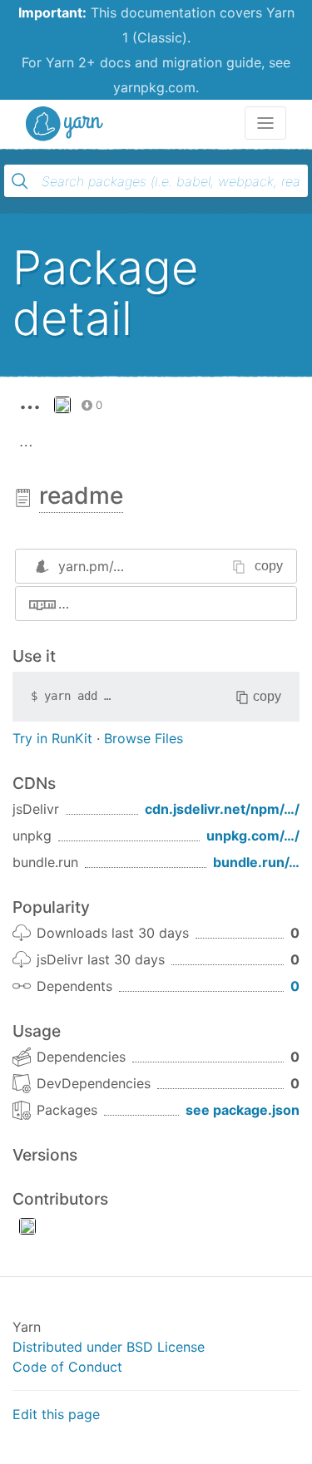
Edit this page (56, 1414)
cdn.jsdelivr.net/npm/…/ (222, 809)
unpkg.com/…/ (253, 835)
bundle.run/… (256, 862)
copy (269, 566)
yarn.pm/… (91, 566)
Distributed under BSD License (108, 1346)
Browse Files (143, 738)
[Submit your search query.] (20, 181)
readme (81, 495)
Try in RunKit (52, 738)
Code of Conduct (67, 1366)
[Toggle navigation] (265, 123)
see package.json (243, 1110)
